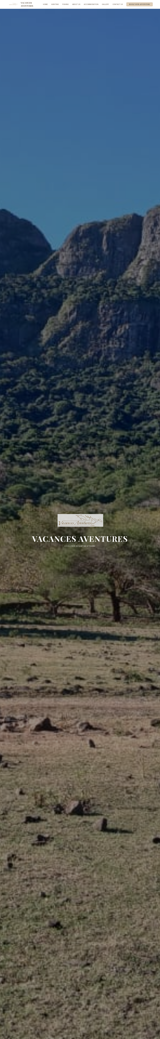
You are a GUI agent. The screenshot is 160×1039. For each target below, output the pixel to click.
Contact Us (118, 4)
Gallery (105, 4)
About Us (76, 4)
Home (45, 4)
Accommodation (91, 4)
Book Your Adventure (139, 4)
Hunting (55, 4)
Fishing (65, 4)
